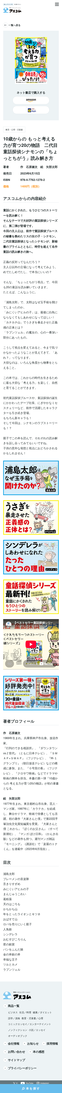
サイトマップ (16, 1060)
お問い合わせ (16, 1052)
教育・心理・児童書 (14, 129)
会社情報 (13, 1043)
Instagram (44, 1083)
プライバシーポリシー (22, 1068)
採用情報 (52, 1043)
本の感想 (38, 1052)
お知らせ (33, 1043)
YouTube (29, 1083)
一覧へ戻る (15, 25)
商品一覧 (13, 1006)
